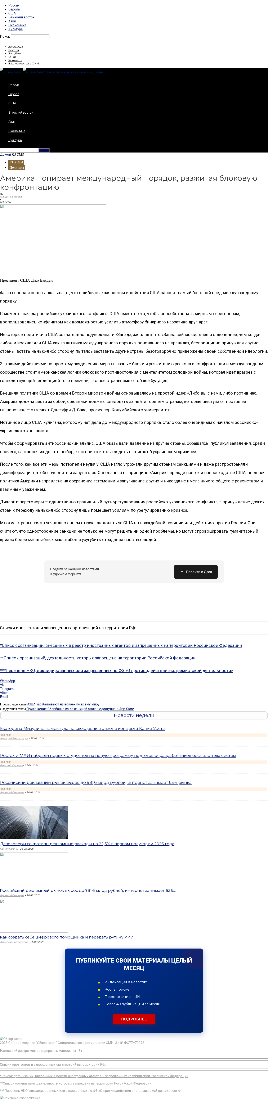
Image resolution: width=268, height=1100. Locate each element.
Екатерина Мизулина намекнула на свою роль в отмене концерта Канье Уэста (82, 728)
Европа (14, 9)
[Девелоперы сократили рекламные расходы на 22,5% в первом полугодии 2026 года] (34, 838)
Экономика (17, 25)
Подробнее (134, 1019)
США (12, 13)
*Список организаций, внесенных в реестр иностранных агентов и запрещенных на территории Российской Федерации (121, 645)
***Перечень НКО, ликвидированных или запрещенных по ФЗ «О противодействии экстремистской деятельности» (116, 670)
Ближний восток (21, 17)
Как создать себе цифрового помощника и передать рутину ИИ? (66, 937)
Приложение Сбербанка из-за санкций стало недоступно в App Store (80, 709)
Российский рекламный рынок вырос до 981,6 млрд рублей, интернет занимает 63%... (88, 890)
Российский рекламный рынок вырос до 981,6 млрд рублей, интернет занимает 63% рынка (96, 782)
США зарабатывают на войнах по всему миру (63, 704)
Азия (12, 21)
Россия (13, 5)
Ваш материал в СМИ (23, 63)
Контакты (15, 60)
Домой (5, 154)
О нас (12, 56)
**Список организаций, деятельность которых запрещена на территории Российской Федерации (98, 657)
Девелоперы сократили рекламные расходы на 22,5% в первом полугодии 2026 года (87, 843)
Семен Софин (9, 848)
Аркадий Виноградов (11, 196)
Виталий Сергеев (11, 765)
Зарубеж (14, 53)
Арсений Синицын (12, 792)
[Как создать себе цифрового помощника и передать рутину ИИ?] (34, 931)
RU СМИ (16, 162)
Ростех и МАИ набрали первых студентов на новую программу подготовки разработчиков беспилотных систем (118, 755)
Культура (15, 29)
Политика (17, 167)
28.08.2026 (15, 46)
